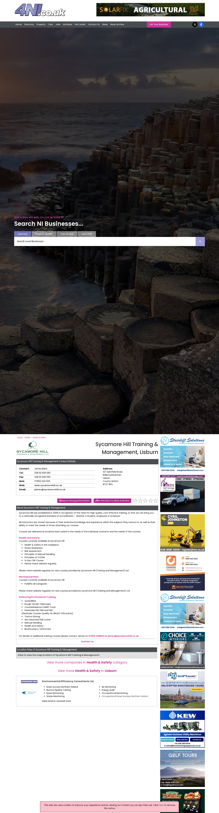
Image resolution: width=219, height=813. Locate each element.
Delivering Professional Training (37, 597)
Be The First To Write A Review (113, 500)
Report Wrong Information (75, 500)
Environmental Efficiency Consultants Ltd (68, 681)
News (105, 24)
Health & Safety (39, 437)
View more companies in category (87, 662)
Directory (29, 24)
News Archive (117, 24)
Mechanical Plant (29, 576)
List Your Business (159, 24)
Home (18, 24)
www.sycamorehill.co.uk (48, 485)
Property (41, 24)
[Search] (200, 241)
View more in (87, 671)
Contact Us (94, 24)
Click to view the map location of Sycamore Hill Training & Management (58, 655)
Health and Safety (29, 537)
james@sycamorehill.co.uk (49, 489)
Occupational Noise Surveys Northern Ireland (125, 696)
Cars (50, 24)
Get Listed (80, 24)
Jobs (58, 24)
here (161, 805)
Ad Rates (67, 24)
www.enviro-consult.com (56, 701)
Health (27, 437)
